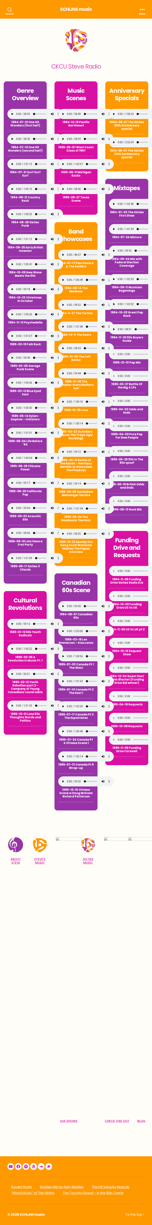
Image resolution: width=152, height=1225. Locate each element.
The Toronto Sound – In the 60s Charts (93, 1193)
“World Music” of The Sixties (32, 1193)
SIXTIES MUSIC (88, 861)
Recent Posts (21, 1187)
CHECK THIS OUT (117, 1121)
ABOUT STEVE (16, 861)
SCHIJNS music (76, 9)
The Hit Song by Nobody (111, 1187)
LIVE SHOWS (68, 1121)
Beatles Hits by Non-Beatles (61, 1187)
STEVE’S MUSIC (39, 861)
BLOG (141, 1121)
